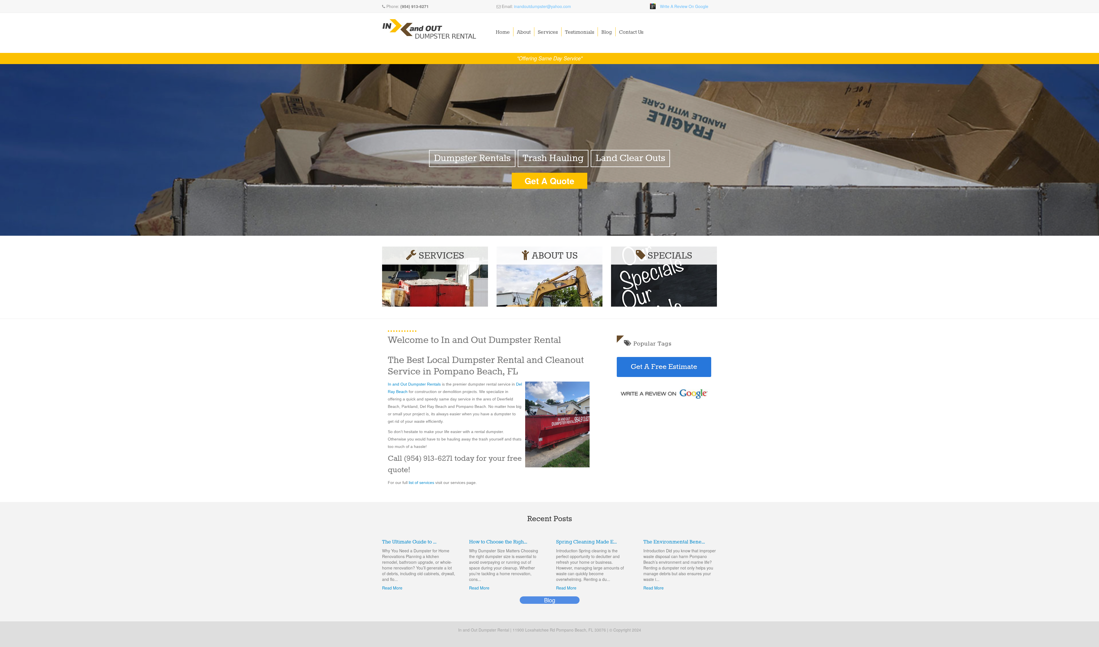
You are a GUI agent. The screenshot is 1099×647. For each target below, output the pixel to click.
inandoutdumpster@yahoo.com (542, 6)
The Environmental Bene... (674, 542)
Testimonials (579, 32)
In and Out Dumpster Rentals (414, 384)
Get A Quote (549, 180)
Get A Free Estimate (664, 367)
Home (503, 32)
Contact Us (631, 32)
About (524, 32)
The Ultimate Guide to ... (409, 542)
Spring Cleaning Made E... (586, 542)
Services (548, 32)
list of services (422, 482)
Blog (606, 32)
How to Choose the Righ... (498, 542)
